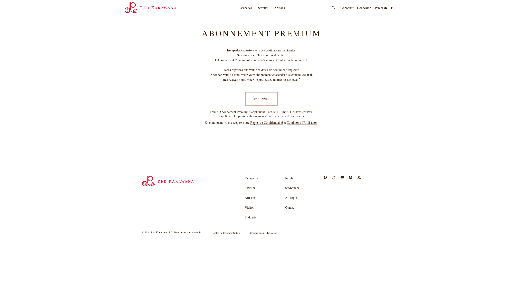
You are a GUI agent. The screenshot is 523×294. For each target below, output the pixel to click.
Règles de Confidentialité (266, 122)
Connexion (364, 8)
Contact (290, 207)
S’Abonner (346, 8)
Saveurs (263, 8)
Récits (289, 178)
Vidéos (249, 207)
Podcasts (250, 217)
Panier (379, 8)
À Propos (291, 197)
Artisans (279, 8)
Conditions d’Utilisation (302, 122)
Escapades (245, 8)
